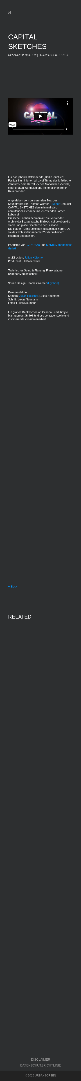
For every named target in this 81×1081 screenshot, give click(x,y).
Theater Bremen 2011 (26, 971)
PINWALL (21, 741)
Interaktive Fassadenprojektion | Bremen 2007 (34, 749)
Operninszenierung (52, 967)
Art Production (25, 679)
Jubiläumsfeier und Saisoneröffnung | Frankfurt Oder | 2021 (38, 1041)
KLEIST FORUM (28, 1032)
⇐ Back (12, 586)
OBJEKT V (22, 816)
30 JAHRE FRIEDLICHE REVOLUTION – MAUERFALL (36, 667)
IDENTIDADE (25, 885)
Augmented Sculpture (41, 823)
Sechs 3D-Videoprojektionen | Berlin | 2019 (33, 681)
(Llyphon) (55, 204)
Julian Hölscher (34, 257)
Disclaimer (40, 1059)
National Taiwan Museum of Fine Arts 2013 (40, 825)
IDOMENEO (24, 960)
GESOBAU (33, 245)
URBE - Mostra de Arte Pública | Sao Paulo (38, 893)
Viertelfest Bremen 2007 (27, 755)
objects (18, 823)
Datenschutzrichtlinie (40, 1065)
